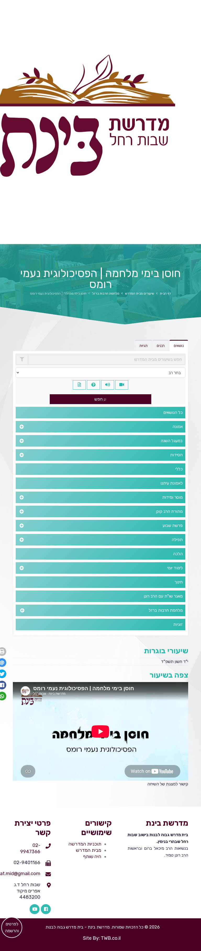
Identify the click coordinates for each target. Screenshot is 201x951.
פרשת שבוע (173, 525)
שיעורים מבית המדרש (139, 293)
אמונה (177, 426)
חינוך (178, 581)
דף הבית (165, 293)
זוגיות (178, 624)
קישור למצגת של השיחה (167, 783)
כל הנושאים (173, 412)
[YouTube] (35, 909)
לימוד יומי (175, 567)
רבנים (161, 346)
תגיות (143, 346)
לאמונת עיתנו (171, 483)
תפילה (177, 539)
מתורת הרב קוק (169, 511)
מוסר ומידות (172, 497)
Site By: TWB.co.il (102, 938)
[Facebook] (46, 909)
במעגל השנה (172, 440)
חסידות (176, 454)
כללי (179, 468)
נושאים (179, 346)
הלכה (178, 553)
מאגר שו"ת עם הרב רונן (163, 596)
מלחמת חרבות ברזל (105, 293)
